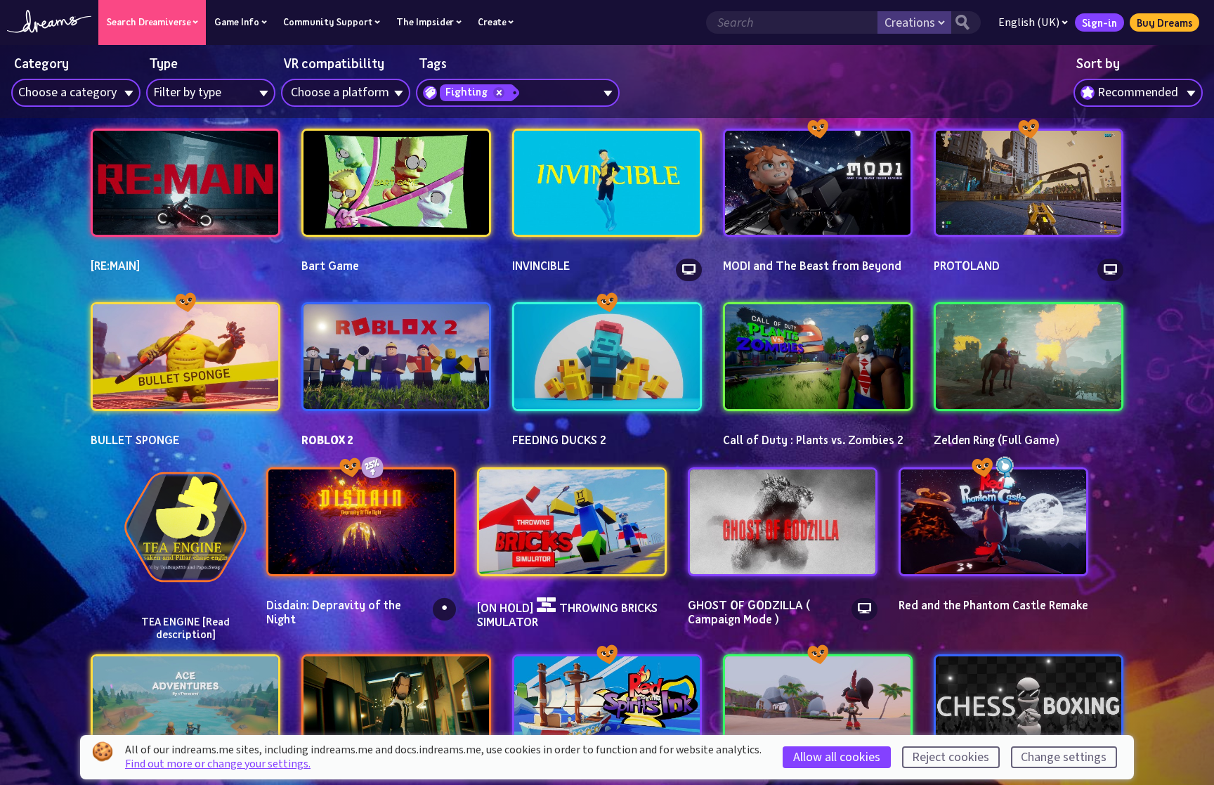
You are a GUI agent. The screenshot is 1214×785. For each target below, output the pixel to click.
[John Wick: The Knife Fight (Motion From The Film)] (396, 708)
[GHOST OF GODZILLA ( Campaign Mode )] (782, 521)
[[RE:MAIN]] (185, 183)
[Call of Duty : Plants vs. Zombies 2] (818, 356)
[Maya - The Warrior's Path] (818, 708)
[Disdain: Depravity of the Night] (361, 521)
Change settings (1064, 757)
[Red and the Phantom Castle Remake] (993, 521)
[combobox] (1138, 93)
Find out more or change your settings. (218, 764)
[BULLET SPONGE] (185, 356)
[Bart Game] (396, 183)
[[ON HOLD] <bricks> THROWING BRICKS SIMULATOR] (572, 521)
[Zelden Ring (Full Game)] (1028, 356)
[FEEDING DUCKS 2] (607, 356)
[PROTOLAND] (1028, 183)
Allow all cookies (836, 757)
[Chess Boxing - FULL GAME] (1028, 708)
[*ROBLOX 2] (396, 356)
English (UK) (1028, 22)
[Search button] (966, 22)
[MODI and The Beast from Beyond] (818, 183)
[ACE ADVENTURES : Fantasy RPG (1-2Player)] (185, 708)
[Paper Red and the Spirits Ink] (607, 708)
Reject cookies (950, 757)
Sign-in (1099, 22)
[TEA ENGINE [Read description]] (185, 527)
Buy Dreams (1164, 22)
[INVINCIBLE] (607, 183)
